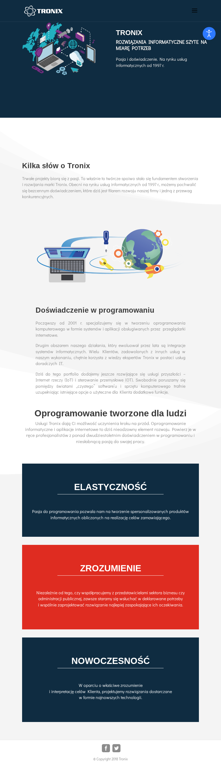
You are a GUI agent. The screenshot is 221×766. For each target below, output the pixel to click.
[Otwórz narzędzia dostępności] (209, 33)
